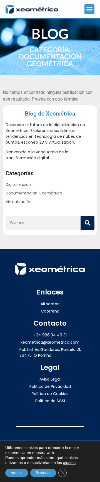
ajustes (69, 462)
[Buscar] (87, 223)
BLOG (50, 33)
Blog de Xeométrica (50, 113)
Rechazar (43, 473)
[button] (89, 9)
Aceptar (16, 473)
